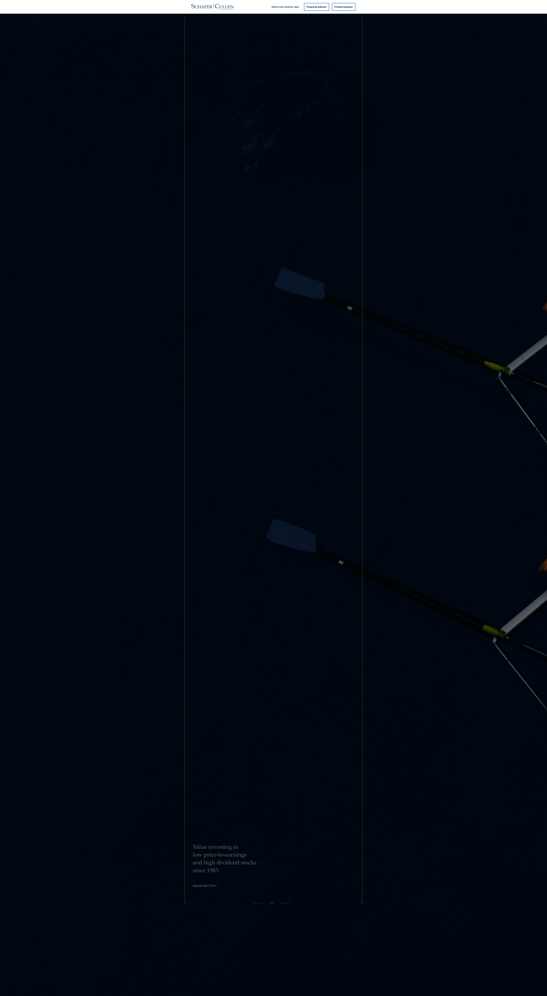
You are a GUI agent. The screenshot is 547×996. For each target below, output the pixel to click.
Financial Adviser (316, 6)
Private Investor (343, 6)
